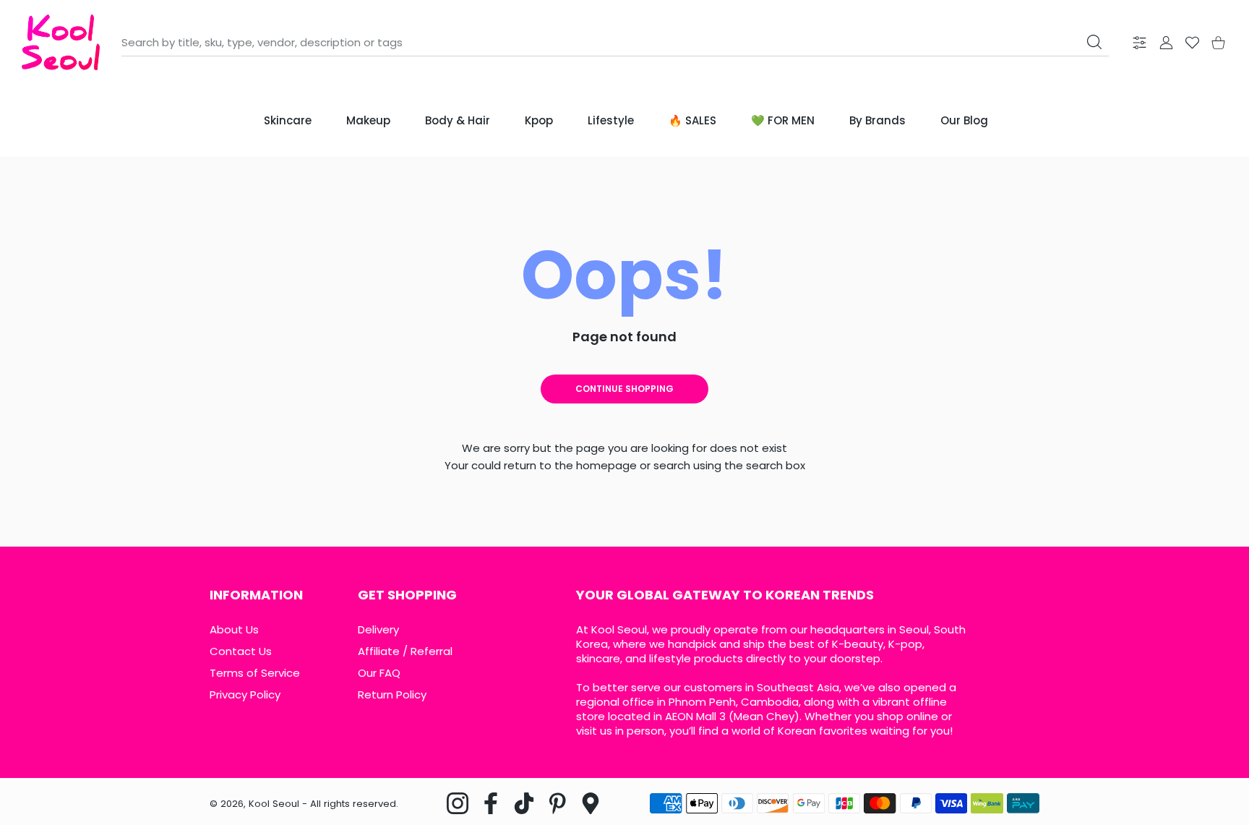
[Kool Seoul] (61, 42)
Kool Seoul (274, 804)
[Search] (1094, 41)
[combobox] (615, 42)
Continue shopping (624, 388)
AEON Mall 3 (695, 716)
